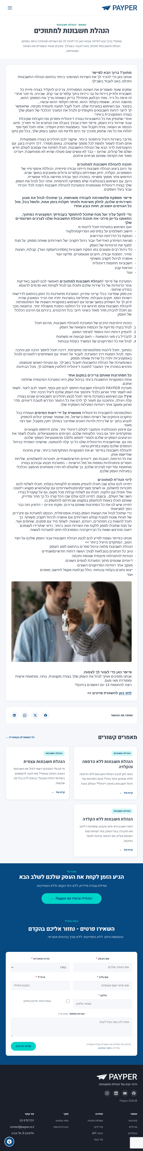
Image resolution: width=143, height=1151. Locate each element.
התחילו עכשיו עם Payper (71, 898)
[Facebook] (134, 1093)
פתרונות (132, 1121)
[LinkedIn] (116, 1093)
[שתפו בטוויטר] (35, 715)
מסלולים (132, 1133)
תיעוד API (97, 1133)
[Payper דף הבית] (119, 7)
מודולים (133, 1127)
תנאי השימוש (104, 1048)
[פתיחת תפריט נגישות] (9, 1142)
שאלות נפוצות (95, 1121)
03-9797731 (27, 1121)
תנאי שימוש (62, 1121)
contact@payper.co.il (22, 1127)
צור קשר (98, 1139)
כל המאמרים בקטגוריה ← (20, 737)
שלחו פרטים (23, 1046)
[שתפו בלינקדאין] (14, 715)
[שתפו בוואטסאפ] (25, 715)
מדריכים (98, 1127)
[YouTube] (125, 1093)
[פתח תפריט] (10, 8)
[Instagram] (107, 1093)
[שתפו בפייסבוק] (46, 715)
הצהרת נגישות (61, 1127)
